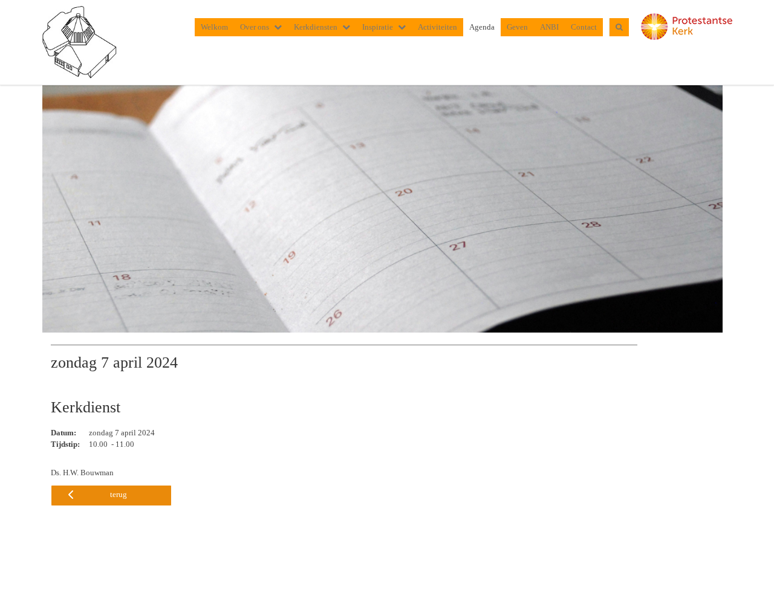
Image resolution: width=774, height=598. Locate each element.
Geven (517, 26)
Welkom (214, 26)
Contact (584, 26)
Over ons (254, 26)
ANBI (549, 26)
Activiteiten (437, 26)
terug (118, 494)
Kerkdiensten (315, 26)
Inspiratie (377, 26)
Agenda (482, 26)
